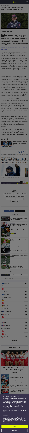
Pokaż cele (14, 430)
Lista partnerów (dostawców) (9, 423)
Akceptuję (14, 426)
